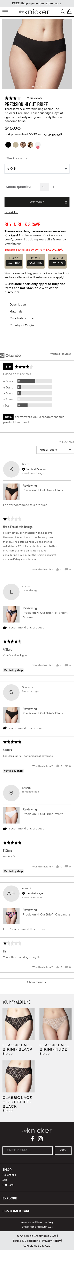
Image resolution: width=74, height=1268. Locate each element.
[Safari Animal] (30, 147)
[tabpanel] (37, 54)
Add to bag (37, 202)
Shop (7, 1169)
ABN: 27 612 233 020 (36, 1245)
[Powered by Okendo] (10, 355)
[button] (23, 98)
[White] (38, 147)
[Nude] (15, 147)
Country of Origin (21, 325)
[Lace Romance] (23, 147)
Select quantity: (18, 187)
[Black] (8, 147)
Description (17, 304)
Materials (16, 311)
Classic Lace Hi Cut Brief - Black (17, 1102)
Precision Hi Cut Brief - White (42, 814)
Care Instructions (21, 318)
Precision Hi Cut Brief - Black (42, 490)
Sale (4, 1179)
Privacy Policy (51, 1240)
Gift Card (8, 1184)
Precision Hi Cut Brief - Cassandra (46, 914)
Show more (35, 982)
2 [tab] (37, 87)
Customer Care (16, 1211)
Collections (9, 1174)
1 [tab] (33, 87)
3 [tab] (41, 87)
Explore (9, 1198)
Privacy (49, 1222)
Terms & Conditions (31, 1222)
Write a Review (60, 354)
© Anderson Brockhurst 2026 (36, 1235)
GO (63, 1150)
